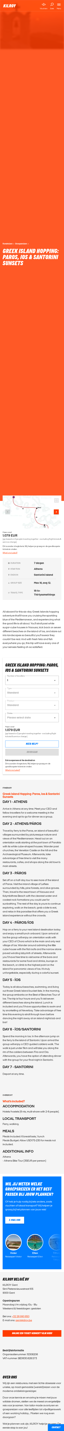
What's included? (10, 553)
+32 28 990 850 (20, 1316)
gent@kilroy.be (23, 1320)
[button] (32, 680)
